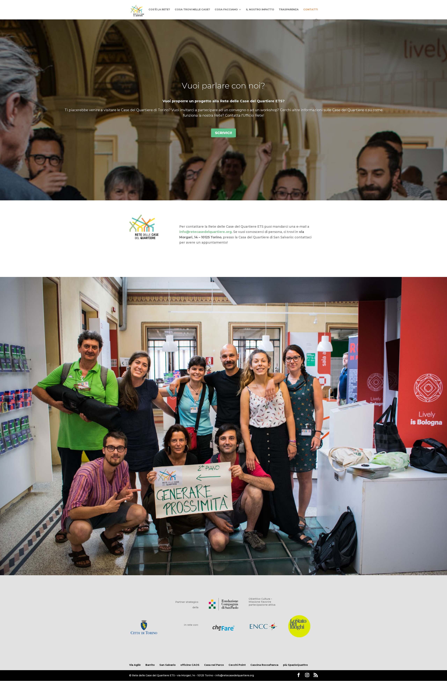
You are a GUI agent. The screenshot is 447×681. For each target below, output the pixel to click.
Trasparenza (289, 9)
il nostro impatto (260, 9)
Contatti (310, 9)
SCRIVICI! (223, 133)
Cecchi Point (237, 664)
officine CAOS (189, 664)
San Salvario (167, 664)
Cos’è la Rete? (159, 9)
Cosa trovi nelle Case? (192, 9)
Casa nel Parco (214, 664)
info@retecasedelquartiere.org (205, 232)
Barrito (150, 664)
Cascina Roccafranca (264, 664)
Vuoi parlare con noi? (223, 86)
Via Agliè (135, 664)
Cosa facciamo (226, 9)
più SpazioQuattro (295, 664)
